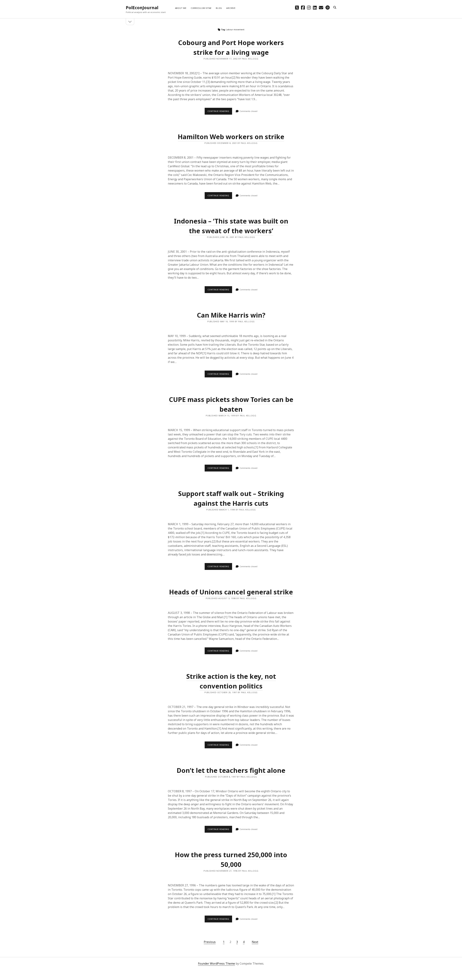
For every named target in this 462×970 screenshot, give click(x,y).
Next (255, 942)
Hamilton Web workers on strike (231, 136)
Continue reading (220, 112)
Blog (219, 8)
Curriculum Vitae (201, 8)
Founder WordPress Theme (216, 963)
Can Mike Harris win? (231, 315)
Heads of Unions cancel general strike (231, 592)
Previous (210, 942)
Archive (230, 8)
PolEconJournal (142, 7)
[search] (335, 7)
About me (180, 8)
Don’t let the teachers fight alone (231, 770)
